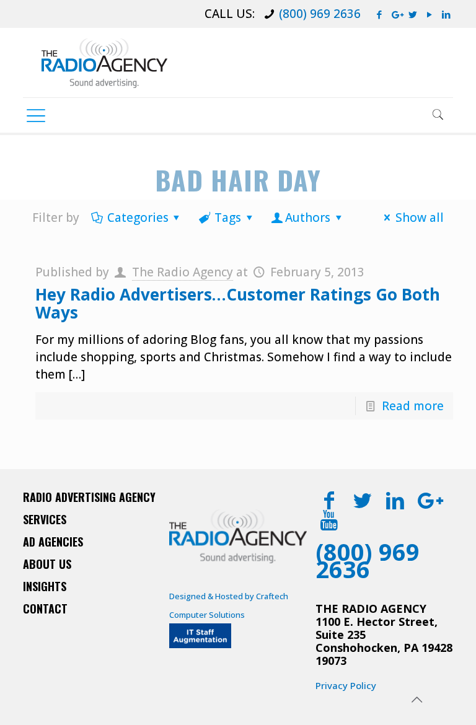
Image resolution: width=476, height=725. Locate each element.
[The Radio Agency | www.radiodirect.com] (104, 62)
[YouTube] (429, 14)
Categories (138, 217)
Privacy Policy (345, 685)
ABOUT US (47, 564)
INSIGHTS (44, 586)
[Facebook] (379, 14)
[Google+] (396, 14)
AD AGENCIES (53, 542)
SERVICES (44, 519)
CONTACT (45, 608)
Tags (227, 217)
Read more (413, 406)
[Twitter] (413, 14)
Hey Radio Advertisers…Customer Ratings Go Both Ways (237, 303)
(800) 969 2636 (320, 14)
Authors (307, 217)
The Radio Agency (182, 272)
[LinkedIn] (446, 14)
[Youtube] (329, 519)
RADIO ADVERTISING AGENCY (89, 497)
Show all (419, 217)
